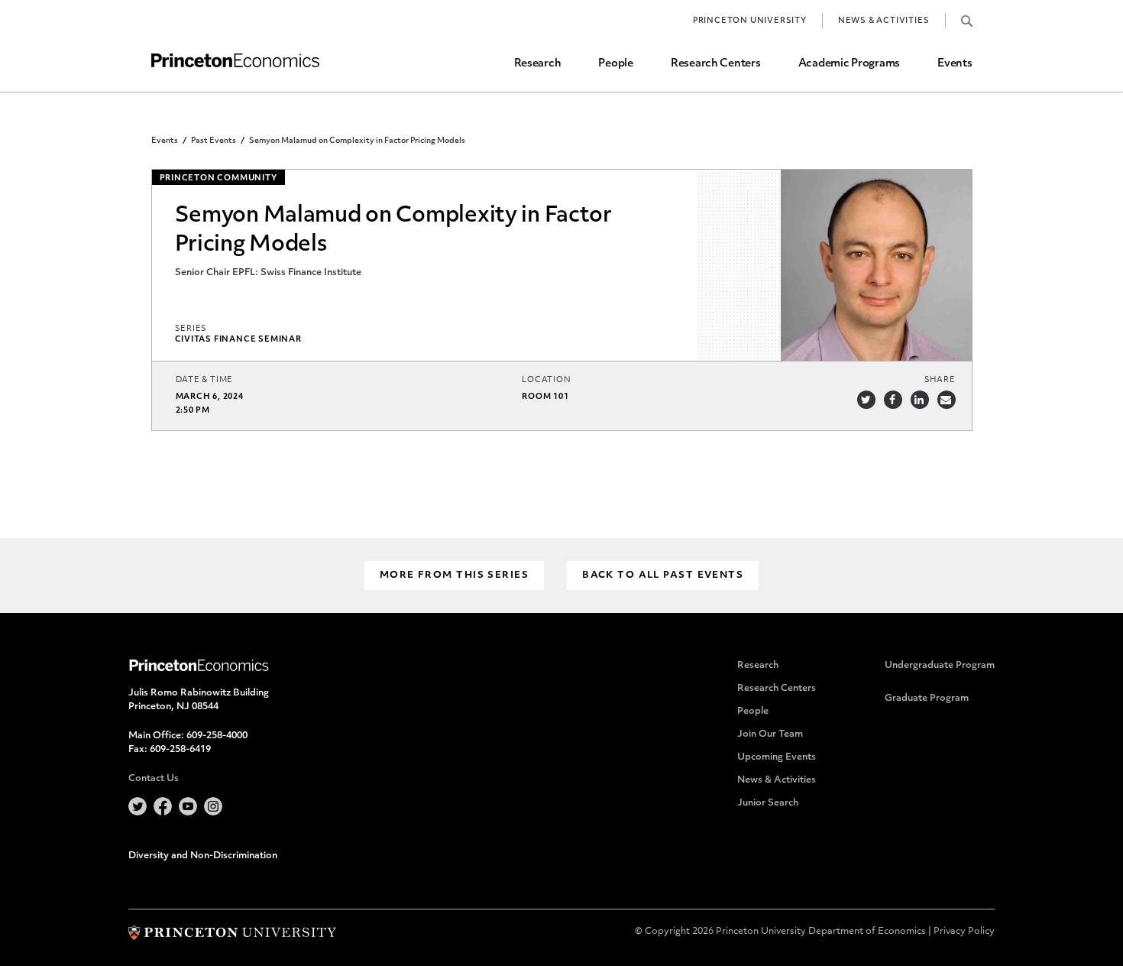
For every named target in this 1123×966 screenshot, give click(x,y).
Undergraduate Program (940, 665)
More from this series (454, 575)
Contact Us (153, 778)
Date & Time (205, 380)
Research (538, 64)
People (615, 64)
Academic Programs (849, 64)
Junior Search (767, 803)
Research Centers (716, 64)
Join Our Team (770, 734)
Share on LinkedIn (920, 400)
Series (191, 329)
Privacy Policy (964, 931)
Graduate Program (927, 698)
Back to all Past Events (662, 575)
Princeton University (750, 21)
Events (954, 64)
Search (967, 20)
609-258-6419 (180, 749)
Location (546, 380)
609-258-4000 (217, 736)
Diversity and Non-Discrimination (202, 856)
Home (235, 60)
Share (939, 380)
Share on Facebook (893, 400)
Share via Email (946, 400)
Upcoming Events (776, 757)
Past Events (213, 141)
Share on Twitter (866, 400)
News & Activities (884, 21)
